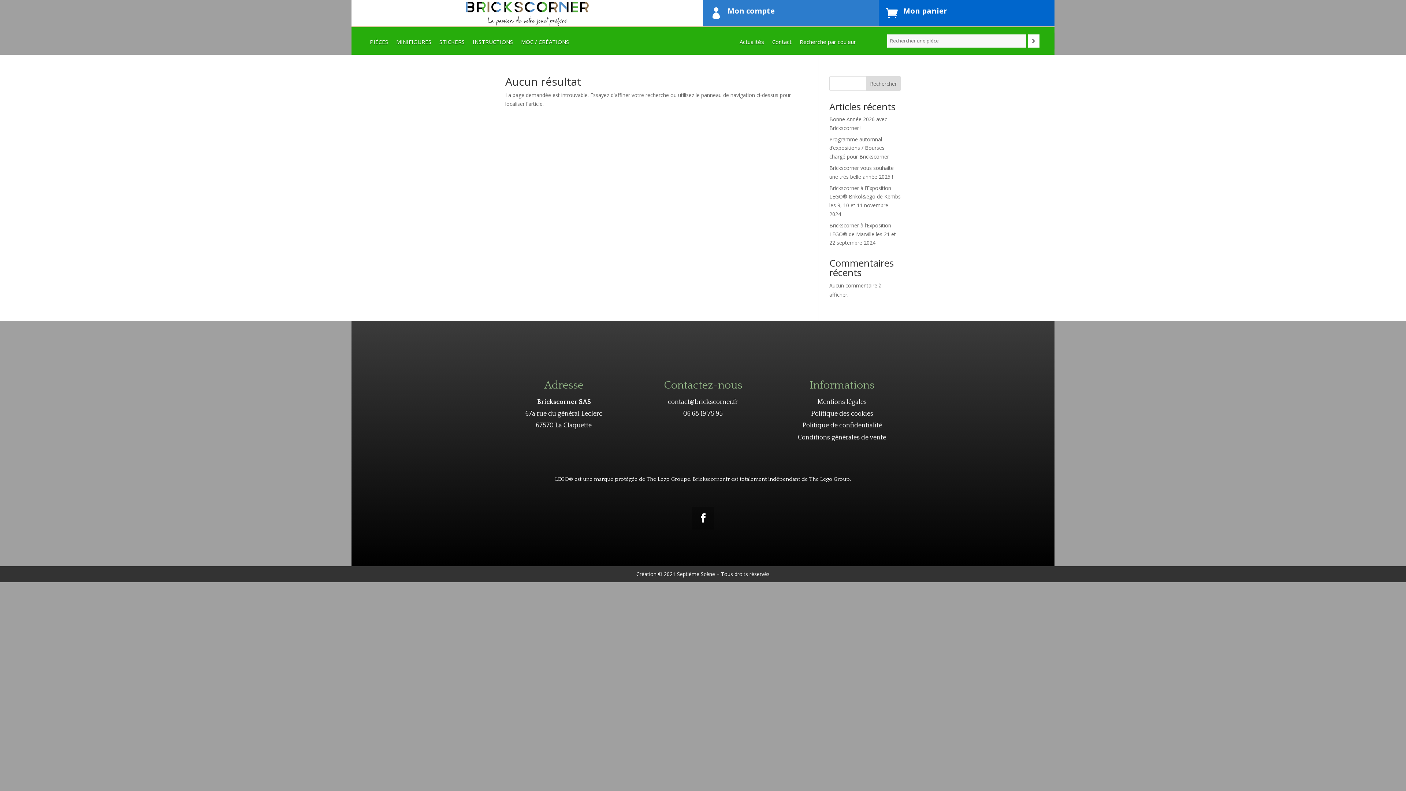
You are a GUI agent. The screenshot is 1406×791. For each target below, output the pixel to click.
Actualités (752, 42)
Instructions (493, 42)
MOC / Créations (545, 42)
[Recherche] (1033, 41)
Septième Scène (696, 574)
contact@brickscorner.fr (703, 402)
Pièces (379, 42)
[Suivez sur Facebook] (703, 518)
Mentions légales (842, 402)
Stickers (452, 42)
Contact (782, 42)
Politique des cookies (842, 413)
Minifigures (413, 42)
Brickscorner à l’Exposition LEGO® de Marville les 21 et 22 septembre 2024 (862, 234)
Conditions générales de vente (842, 437)
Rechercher (883, 83)
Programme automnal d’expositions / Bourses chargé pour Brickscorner (859, 148)
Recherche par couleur (828, 42)
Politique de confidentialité (842, 425)
